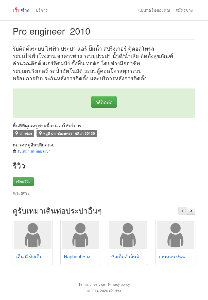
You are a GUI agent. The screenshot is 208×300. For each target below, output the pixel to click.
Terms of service (91, 284)
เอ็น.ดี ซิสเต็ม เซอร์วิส (37, 256)
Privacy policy (119, 284)
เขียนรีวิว (23, 181)
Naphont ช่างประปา (83, 256)
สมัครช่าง (184, 10)
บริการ (42, 10)
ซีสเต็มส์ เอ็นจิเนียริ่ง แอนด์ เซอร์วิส (146, 256)
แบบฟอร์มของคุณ (154, 10)
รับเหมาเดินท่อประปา (33, 151)
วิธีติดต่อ (104, 102)
